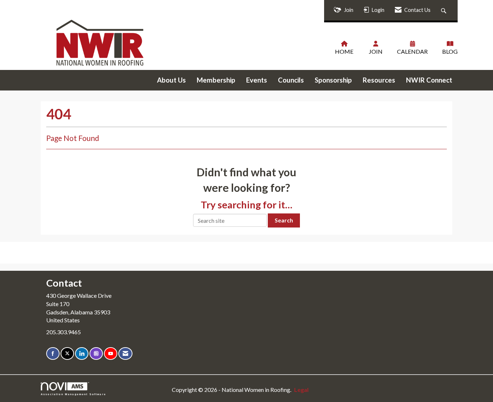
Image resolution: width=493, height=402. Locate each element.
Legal (301, 389)
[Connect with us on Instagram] (96, 353)
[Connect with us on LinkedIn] (81, 353)
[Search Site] (444, 10)
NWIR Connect (429, 80)
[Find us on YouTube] (110, 353)
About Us (171, 80)
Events (256, 80)
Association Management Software (73, 394)
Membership (216, 80)
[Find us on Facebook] (53, 353)
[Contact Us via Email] (125, 353)
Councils (291, 80)
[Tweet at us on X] (67, 353)
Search (284, 220)
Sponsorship (333, 80)
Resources (379, 80)
